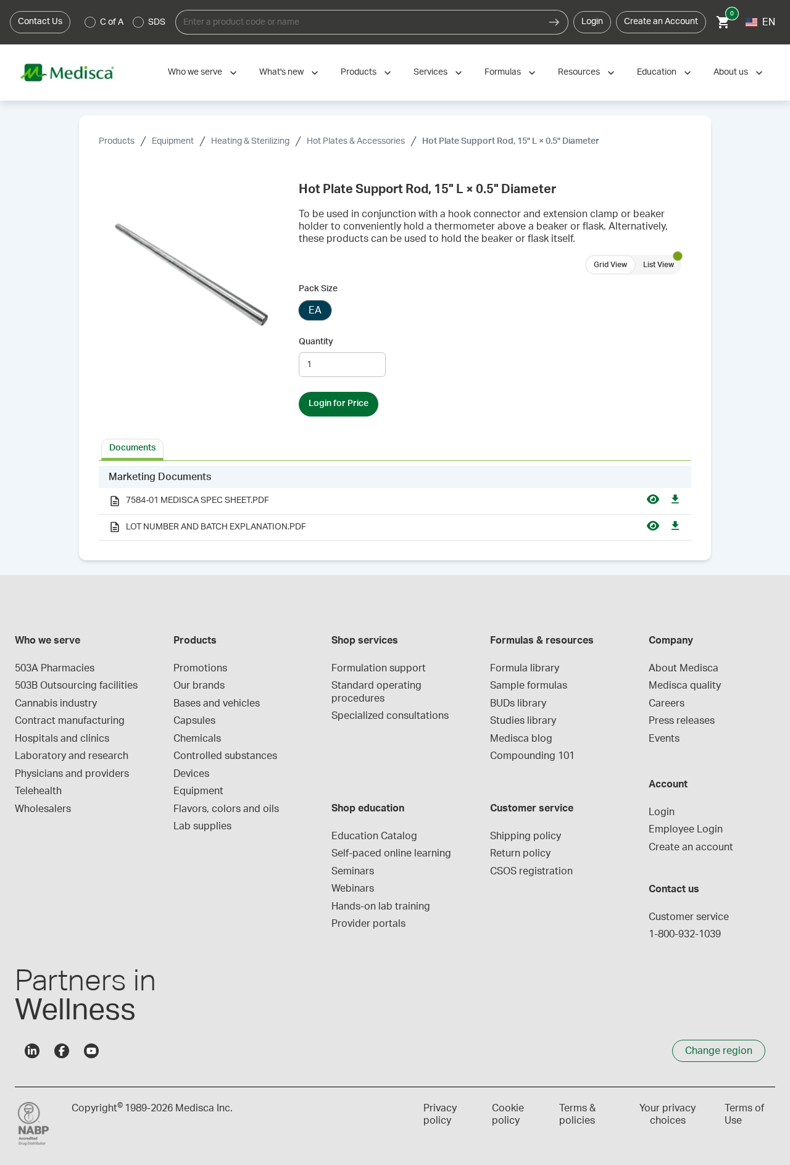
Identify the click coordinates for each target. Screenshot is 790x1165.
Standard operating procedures (377, 692)
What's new (281, 72)
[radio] (90, 22)
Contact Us (40, 21)
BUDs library (518, 703)
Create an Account (661, 21)
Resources (579, 72)
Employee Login (686, 829)
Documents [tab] (132, 448)
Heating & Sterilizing (250, 141)
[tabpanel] (395, 503)
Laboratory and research (71, 756)
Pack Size (318, 288)
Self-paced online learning (391, 853)
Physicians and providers (72, 774)
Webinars (352, 888)
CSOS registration (531, 871)
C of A (111, 22)
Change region (718, 1051)
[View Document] (653, 501)
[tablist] (395, 448)
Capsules (194, 721)
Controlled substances (225, 756)
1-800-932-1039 (685, 934)
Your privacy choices (667, 1114)
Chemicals (197, 739)
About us (730, 72)
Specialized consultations (390, 716)
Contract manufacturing (70, 721)
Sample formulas (528, 685)
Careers (666, 703)
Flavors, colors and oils (226, 809)
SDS (156, 22)
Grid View (610, 264)
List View (658, 264)
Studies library (523, 721)
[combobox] (358, 22)
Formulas (502, 72)
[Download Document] (675, 501)
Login (592, 21)
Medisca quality (685, 685)
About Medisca (683, 668)
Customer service (689, 917)
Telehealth (38, 791)
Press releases (682, 721)
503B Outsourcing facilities (76, 685)
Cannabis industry (56, 703)
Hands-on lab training (380, 906)
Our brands (199, 685)
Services (430, 72)
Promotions (200, 668)
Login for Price (338, 403)
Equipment (173, 141)
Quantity (316, 342)
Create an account (691, 847)
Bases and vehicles (216, 703)
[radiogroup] (125, 22)
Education (656, 72)
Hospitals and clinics (62, 739)
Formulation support (378, 668)
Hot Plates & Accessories (356, 141)
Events (664, 739)
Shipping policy (525, 836)
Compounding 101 (532, 756)
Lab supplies (202, 826)
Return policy (520, 853)
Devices (191, 774)
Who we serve (195, 72)
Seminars (352, 871)
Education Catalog (374, 836)
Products (358, 72)
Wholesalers (43, 809)
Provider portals (368, 924)
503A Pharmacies (54, 668)
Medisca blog (521, 739)
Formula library (524, 668)
